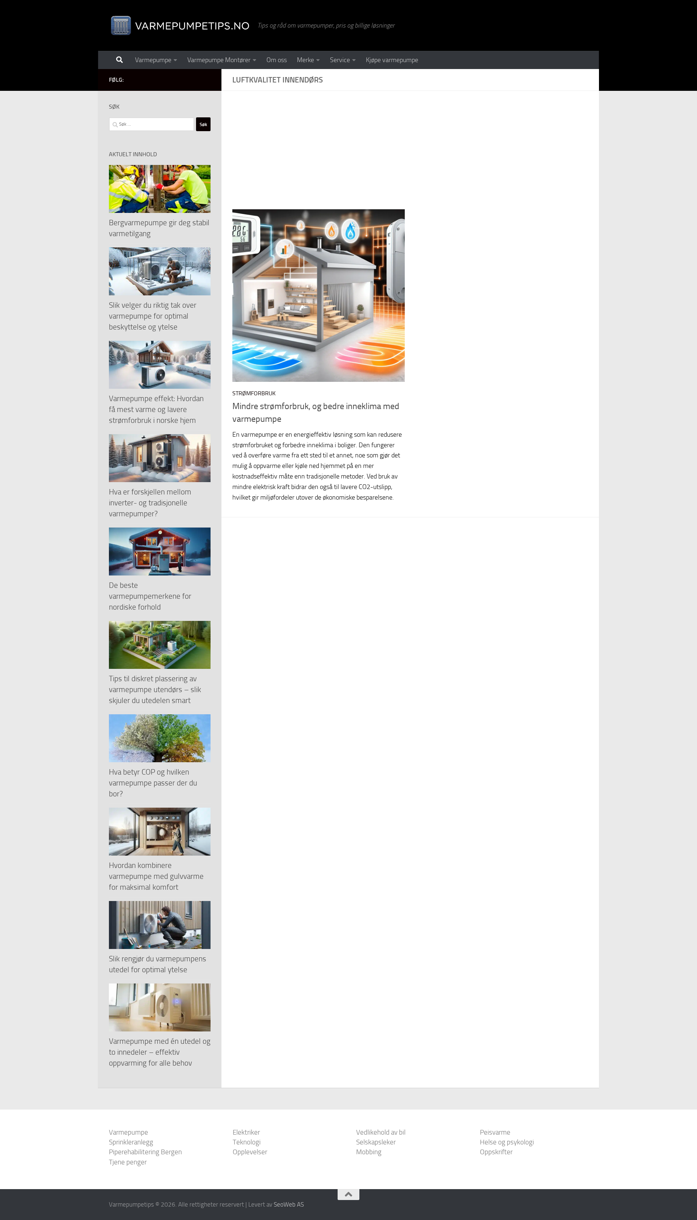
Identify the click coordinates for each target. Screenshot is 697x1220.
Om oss (276, 60)
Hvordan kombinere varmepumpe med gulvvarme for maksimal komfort (156, 876)
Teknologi (247, 1142)
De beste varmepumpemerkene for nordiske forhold (150, 596)
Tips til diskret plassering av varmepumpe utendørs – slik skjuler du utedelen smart (155, 689)
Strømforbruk (254, 393)
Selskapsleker (376, 1142)
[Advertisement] (415, 155)
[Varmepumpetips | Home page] (179, 25)
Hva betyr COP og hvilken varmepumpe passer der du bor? (153, 782)
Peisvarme (495, 1132)
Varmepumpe (153, 60)
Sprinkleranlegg (131, 1142)
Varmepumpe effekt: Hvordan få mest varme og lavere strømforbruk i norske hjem (156, 409)
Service (340, 60)
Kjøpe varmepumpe (392, 60)
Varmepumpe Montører (218, 60)
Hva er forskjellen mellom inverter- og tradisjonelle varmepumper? (150, 502)
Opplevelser (250, 1152)
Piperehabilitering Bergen (145, 1152)
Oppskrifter (496, 1152)
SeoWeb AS (289, 1204)
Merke (305, 60)
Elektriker (246, 1132)
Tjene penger (128, 1162)
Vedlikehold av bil (380, 1132)
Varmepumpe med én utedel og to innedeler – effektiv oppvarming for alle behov (160, 1052)
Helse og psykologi (507, 1142)
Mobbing (369, 1152)
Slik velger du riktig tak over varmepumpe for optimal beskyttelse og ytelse (152, 315)
